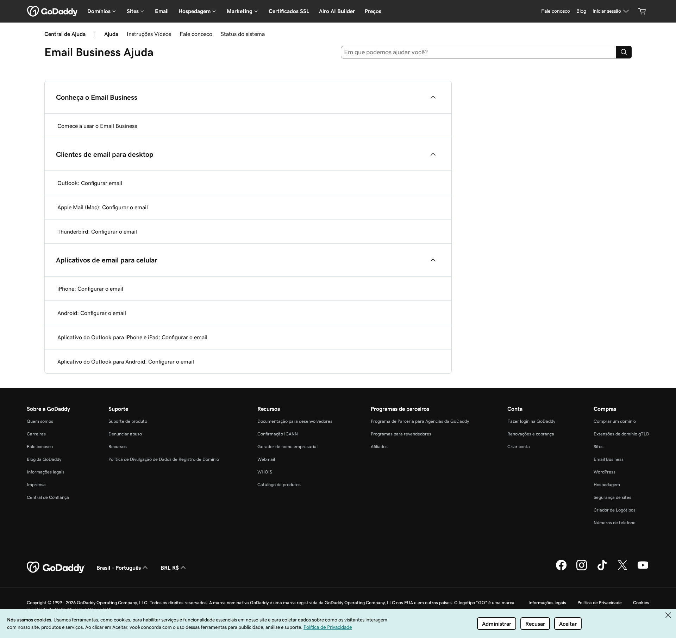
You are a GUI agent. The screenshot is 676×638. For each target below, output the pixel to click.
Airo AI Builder (337, 11)
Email (162, 11)
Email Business (609, 459)
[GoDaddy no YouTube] (643, 569)
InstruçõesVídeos (149, 34)
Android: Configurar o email (91, 313)
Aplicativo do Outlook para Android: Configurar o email (125, 361)
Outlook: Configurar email (89, 183)
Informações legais (45, 472)
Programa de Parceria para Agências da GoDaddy (420, 421)
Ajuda (111, 34)
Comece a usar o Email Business (97, 126)
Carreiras (36, 434)
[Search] (624, 52)
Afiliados (379, 446)
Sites (598, 446)
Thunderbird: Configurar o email (97, 231)
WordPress (604, 472)
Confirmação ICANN (277, 434)
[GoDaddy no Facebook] (561, 569)
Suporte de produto (127, 421)
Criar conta (518, 446)
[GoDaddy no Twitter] (622, 569)
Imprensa (36, 484)
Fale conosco (196, 34)
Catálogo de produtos (279, 484)
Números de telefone (615, 522)
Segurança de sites (612, 497)
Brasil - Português (118, 567)
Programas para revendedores (401, 434)
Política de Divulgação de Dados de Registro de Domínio (163, 459)
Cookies (641, 602)
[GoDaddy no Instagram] (581, 569)
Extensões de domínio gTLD (621, 434)
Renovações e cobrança (530, 434)
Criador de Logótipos (615, 510)
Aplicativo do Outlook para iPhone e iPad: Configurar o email (132, 337)
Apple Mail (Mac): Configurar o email (102, 207)
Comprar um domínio (615, 421)
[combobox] (478, 52)
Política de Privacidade (599, 602)
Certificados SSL (289, 11)
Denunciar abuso (125, 434)
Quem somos (40, 421)
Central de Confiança (48, 497)
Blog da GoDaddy (44, 459)
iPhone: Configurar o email (90, 288)
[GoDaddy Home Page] (56, 568)
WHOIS (264, 472)
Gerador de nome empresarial (287, 446)
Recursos (117, 446)
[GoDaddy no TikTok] (602, 569)
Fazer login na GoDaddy (531, 421)
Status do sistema (243, 34)
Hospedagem (607, 484)
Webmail (266, 459)
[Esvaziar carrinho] (642, 11)
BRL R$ (170, 567)
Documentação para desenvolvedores (294, 421)
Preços (373, 11)
